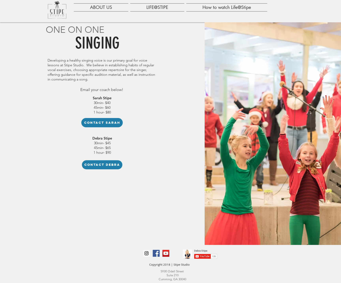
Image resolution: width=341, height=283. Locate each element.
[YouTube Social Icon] (165, 253)
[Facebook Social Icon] (156, 253)
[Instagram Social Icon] (146, 253)
